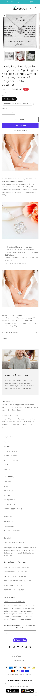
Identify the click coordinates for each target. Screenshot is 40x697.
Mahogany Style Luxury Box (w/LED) (18, 104)
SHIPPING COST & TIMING (13, 509)
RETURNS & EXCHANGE (12, 531)
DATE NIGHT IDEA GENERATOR (15, 576)
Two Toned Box (9, 99)
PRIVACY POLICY (9, 500)
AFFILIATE (7, 495)
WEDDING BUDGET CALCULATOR (15, 572)
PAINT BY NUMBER (10, 455)
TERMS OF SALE (9, 504)
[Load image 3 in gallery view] (30, 56)
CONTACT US (8, 491)
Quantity (4, 108)
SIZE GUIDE (8, 465)
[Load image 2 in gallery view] (20, 56)
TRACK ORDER (9, 526)
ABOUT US (7, 482)
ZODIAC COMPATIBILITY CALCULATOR (17, 581)
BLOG (6, 486)
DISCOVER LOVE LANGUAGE (14, 590)
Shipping (4, 92)
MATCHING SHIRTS (10, 451)
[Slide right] (38, 57)
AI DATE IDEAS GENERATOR (13, 585)
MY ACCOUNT (9, 521)
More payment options (20, 130)
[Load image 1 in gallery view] (9, 56)
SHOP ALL (7, 469)
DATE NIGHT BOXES (11, 460)
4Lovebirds (16, 674)
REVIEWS (7, 446)
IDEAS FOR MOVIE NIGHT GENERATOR (17, 567)
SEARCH (7, 442)
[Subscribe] (34, 632)
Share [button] (5, 339)
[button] (4, 8)
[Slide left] (2, 57)
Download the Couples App (14, 602)
